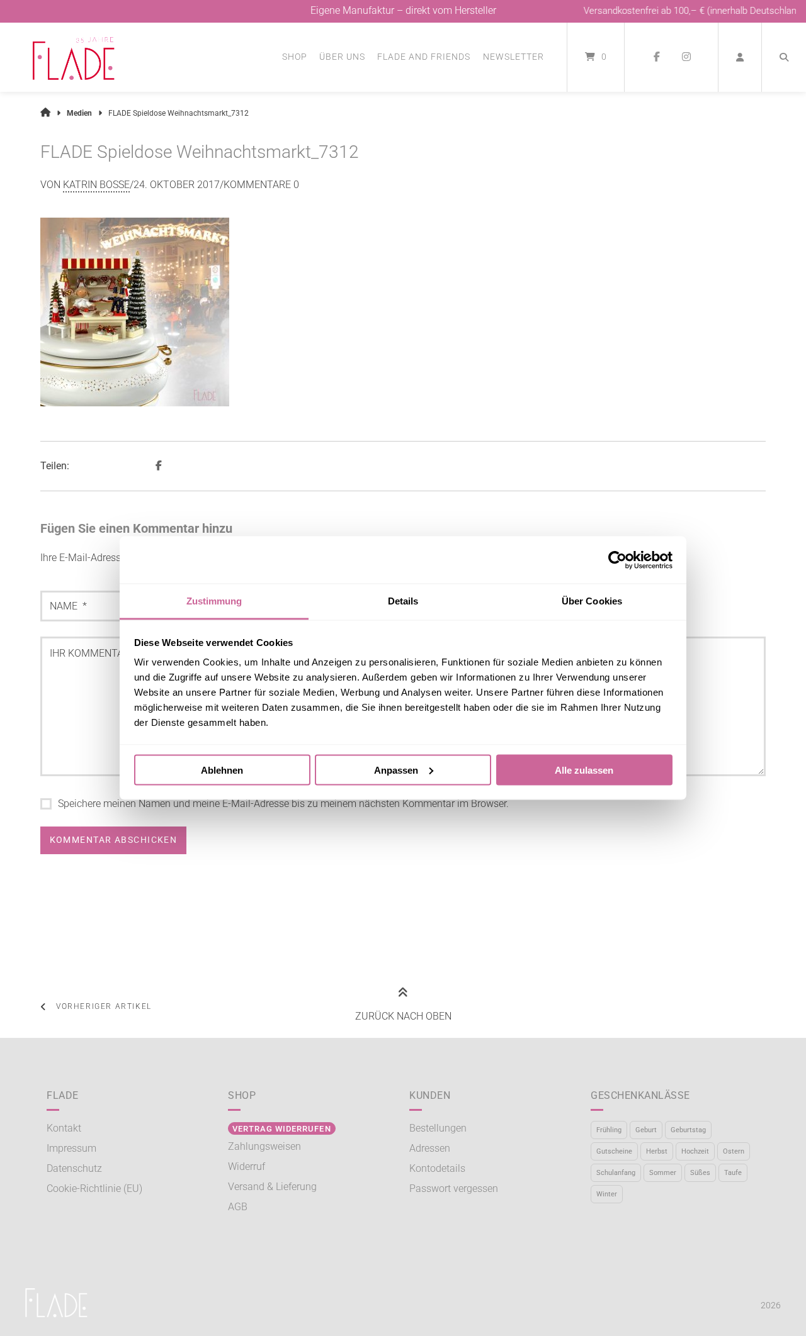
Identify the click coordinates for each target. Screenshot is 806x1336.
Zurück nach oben (403, 1016)
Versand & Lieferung (272, 1187)
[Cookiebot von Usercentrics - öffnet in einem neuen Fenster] (617, 559)
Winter (606, 1194)
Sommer (662, 1173)
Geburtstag (688, 1130)
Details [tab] (403, 601)
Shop (294, 57)
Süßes (700, 1173)
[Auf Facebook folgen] (656, 57)
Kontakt (64, 1128)
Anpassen (396, 769)
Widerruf (246, 1166)
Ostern (733, 1151)
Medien (79, 113)
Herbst (656, 1151)
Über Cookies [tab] (592, 601)
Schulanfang (615, 1173)
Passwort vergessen (453, 1188)
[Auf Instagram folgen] (686, 57)
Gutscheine (614, 1151)
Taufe (733, 1173)
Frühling (609, 1130)
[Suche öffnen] (784, 57)
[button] (160, 466)
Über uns (342, 57)
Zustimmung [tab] (214, 601)
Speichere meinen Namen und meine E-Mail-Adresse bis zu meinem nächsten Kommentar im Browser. (283, 804)
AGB (237, 1207)
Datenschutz (74, 1168)
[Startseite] (73, 57)
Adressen (429, 1148)
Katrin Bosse (96, 185)
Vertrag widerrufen (281, 1128)
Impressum (71, 1148)
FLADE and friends (423, 57)
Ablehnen (222, 769)
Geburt (646, 1130)
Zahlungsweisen (264, 1146)
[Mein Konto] (739, 57)
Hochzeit (695, 1151)
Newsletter (513, 57)
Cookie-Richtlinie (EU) (94, 1188)
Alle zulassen (584, 769)
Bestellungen (438, 1128)
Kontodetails (437, 1168)
